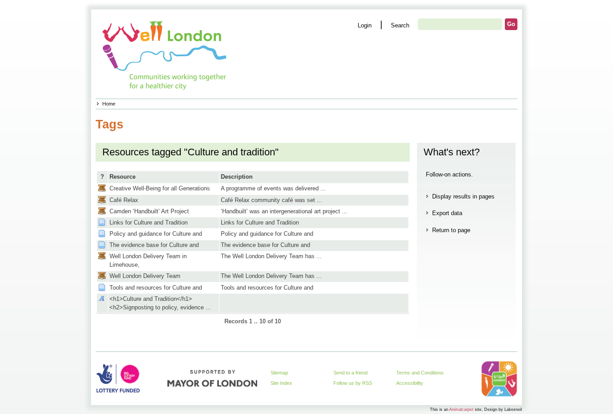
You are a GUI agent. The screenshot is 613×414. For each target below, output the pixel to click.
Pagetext (101, 298)
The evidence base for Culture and (154, 245)
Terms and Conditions (420, 372)
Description (237, 176)
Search (400, 25)
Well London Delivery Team (144, 276)
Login (365, 25)
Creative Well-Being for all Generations (159, 188)
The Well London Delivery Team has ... (271, 256)
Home (108, 103)
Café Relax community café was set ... (271, 200)
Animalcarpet (461, 409)
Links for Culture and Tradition (148, 222)
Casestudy (101, 188)
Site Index (281, 383)
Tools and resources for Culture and (155, 287)
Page (101, 222)
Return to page (451, 230)
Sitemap (279, 372)
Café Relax (123, 200)
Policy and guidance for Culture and (155, 233)
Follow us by (352, 383)
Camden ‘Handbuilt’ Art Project (149, 211)
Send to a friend (350, 372)
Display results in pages (463, 196)
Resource (122, 176)
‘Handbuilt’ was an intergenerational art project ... (284, 211)
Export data (447, 213)
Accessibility (409, 383)
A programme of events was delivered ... (273, 188)
